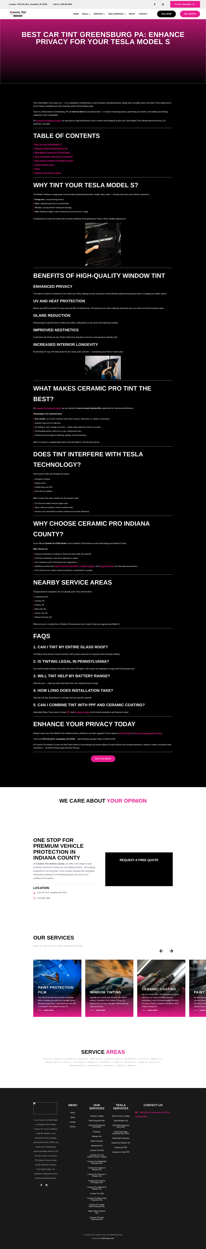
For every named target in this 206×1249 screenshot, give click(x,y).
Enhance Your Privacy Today (48, 173)
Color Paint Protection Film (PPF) (96, 1126)
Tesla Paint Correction (120, 1138)
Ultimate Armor (97, 1146)
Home (72, 1113)
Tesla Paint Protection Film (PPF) (120, 1126)
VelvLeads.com (108, 1238)
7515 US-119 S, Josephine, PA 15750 (154, 1112)
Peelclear (96, 1132)
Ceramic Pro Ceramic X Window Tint (96, 1175)
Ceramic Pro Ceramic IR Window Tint (96, 1181)
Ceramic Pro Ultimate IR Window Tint (96, 1188)
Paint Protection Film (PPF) (66, 566)
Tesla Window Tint (121, 1121)
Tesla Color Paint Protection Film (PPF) (120, 1132)
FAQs (37, 169)
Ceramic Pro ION (97, 1150)
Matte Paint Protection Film (96, 1212)
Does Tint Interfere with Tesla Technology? (54, 157)
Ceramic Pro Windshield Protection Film (96, 1162)
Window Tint (96, 1136)
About (132, 14)
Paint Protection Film (97, 1121)
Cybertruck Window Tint (120, 1143)
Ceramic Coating (87, 566)
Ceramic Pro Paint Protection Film (97, 1218)
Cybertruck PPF (120, 1147)
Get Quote (190, 14)
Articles (73, 1127)
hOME (76, 14)
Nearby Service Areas (44, 165)
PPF (68, 712)
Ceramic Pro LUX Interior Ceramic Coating (96, 1156)
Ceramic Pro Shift (97, 1194)
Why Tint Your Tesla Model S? (48, 144)
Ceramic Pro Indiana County (48, 121)
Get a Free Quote (103, 759)
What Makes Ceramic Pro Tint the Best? (52, 153)
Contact (143, 14)
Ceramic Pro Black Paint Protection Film (96, 1199)
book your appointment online (148, 733)
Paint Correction (106, 566)
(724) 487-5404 (125, 733)
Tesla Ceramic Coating (121, 1116)
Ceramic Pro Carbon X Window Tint (97, 1169)
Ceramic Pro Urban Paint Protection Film (97, 1205)
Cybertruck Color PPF (120, 1152)
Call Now (166, 14)
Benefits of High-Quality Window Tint (51, 149)
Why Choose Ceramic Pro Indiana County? (54, 161)
